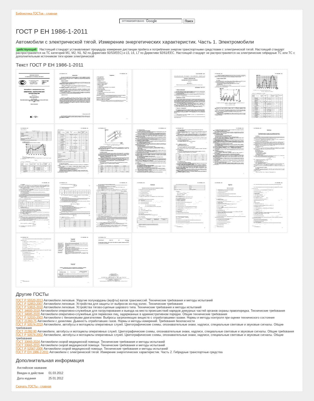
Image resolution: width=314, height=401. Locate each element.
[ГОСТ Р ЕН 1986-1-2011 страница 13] (229, 177)
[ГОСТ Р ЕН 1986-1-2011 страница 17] (113, 232)
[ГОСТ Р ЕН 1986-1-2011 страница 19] (190, 232)
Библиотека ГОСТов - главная (36, 13)
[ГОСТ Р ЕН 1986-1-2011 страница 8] (35, 177)
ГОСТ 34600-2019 (28, 310)
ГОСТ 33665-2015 (28, 345)
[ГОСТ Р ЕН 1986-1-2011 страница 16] (74, 232)
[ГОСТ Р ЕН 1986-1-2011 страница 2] (74, 123)
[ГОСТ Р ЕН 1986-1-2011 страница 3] (113, 123)
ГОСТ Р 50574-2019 (29, 324)
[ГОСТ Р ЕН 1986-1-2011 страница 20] (229, 232)
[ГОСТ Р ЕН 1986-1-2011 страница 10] (113, 177)
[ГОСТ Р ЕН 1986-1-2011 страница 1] (35, 123)
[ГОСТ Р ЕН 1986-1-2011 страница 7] (268, 123)
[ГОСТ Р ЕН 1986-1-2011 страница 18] (151, 232)
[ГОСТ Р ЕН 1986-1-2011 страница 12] (190, 177)
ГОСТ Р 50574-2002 (29, 335)
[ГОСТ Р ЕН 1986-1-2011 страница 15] (35, 232)
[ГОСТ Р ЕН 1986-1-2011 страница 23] (74, 286)
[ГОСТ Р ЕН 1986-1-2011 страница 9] (74, 177)
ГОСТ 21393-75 (26, 321)
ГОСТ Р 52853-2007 (29, 303)
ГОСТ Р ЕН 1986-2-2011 (32, 352)
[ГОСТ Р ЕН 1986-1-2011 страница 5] (190, 123)
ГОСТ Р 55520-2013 (29, 300)
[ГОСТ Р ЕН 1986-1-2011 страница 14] (268, 177)
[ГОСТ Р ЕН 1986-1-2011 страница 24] (113, 286)
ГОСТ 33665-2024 (28, 341)
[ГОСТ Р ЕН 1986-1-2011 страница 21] (268, 232)
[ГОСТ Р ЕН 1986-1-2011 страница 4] (151, 123)
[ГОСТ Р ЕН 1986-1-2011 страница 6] (229, 123)
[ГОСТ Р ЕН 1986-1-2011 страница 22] (35, 286)
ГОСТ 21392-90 (26, 331)
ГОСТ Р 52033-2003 (29, 317)
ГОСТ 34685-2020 (28, 314)
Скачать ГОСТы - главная (33, 386)
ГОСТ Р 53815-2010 (29, 307)
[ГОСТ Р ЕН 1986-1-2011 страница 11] (151, 177)
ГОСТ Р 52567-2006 (29, 348)
